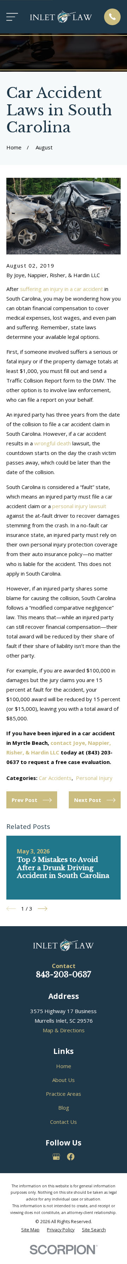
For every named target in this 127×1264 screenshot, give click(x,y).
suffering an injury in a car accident (61, 288)
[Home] (61, 16)
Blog (63, 1107)
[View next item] (42, 908)
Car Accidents (55, 777)
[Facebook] (70, 1156)
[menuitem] (30, 1230)
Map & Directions (64, 1030)
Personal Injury (94, 777)
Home (63, 1066)
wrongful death (52, 443)
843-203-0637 (63, 974)
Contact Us (63, 1121)
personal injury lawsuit (79, 506)
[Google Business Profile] (56, 1156)
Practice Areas (63, 1093)
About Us (63, 1079)
